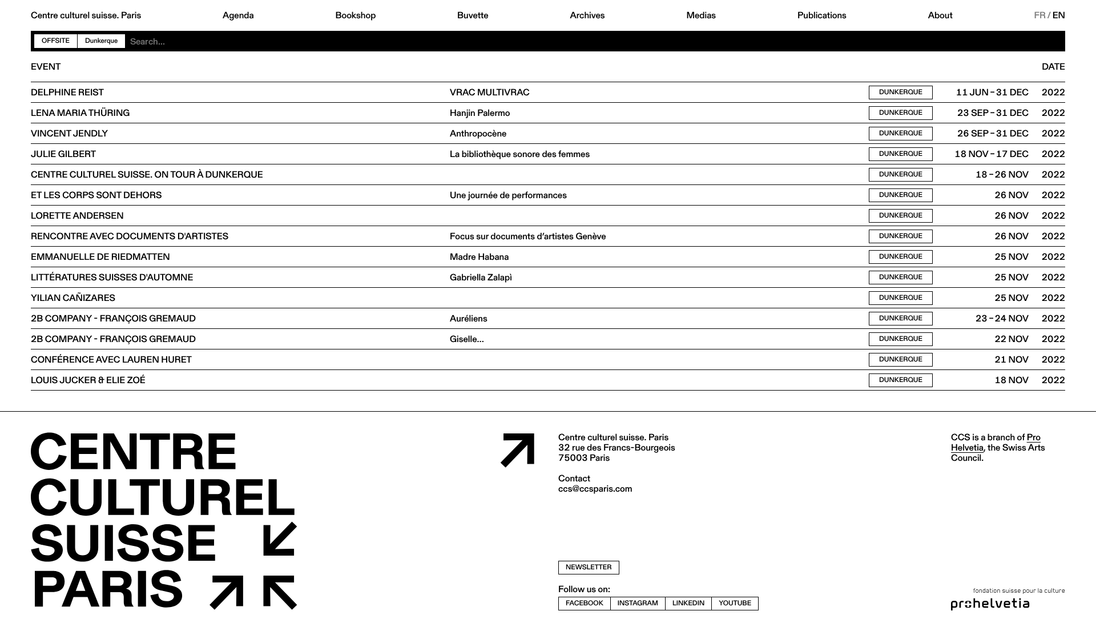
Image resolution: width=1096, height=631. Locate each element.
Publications (822, 15)
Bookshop (355, 15)
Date (1053, 67)
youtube (735, 603)
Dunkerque (900, 92)
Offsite (56, 41)
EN (1059, 15)
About (940, 15)
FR (1040, 15)
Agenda (238, 15)
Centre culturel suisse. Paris (86, 15)
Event (46, 67)
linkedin (688, 603)
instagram (638, 603)
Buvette (473, 15)
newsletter (589, 567)
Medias (701, 15)
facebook (584, 603)
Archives (587, 15)
